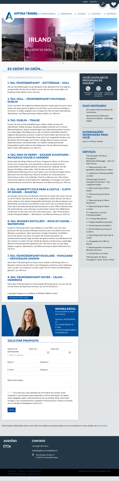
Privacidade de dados (17, 474)
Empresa (44, 362)
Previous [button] (4, 37)
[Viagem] (75, 13)
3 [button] (63, 63)
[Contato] (88, 13)
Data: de (33, 349)
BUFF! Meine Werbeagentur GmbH (100, 471)
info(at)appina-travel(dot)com (45, 450)
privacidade (102, 426)
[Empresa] (104, 13)
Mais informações (15, 380)
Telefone (44, 370)
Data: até (55, 349)
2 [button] (59, 63)
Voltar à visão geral (19, 298)
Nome (11, 362)
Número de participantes (13, 350)
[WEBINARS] (58, 13)
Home (85, 2)
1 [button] (56, 63)
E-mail (11, 370)
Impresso (12, 471)
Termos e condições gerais (29, 471)
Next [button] (115, 37)
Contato (93, 2)
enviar (11, 410)
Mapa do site (33, 474)
